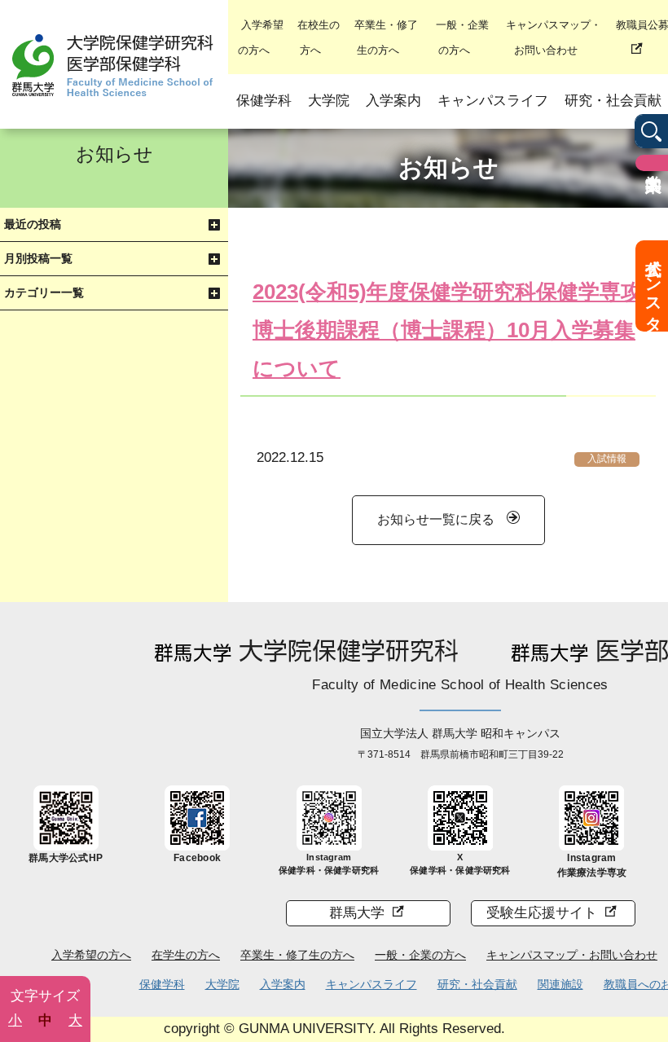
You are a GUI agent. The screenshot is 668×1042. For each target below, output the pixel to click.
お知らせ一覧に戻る (435, 519)
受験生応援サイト (541, 913)
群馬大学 (357, 913)
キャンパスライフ (492, 100)
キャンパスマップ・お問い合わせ (571, 954)
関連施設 (560, 984)
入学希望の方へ (91, 954)
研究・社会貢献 (477, 984)
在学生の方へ (186, 954)
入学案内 (393, 100)
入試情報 (606, 458)
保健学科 (264, 100)
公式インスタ (653, 285)
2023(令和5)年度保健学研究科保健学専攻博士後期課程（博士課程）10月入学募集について (447, 329)
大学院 (328, 100)
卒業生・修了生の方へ (297, 954)
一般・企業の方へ (420, 954)
